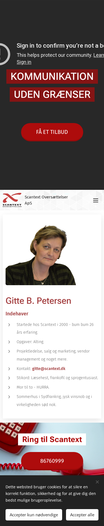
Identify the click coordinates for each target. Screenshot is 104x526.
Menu (95, 200)
